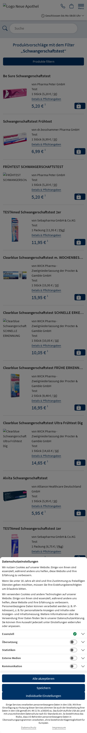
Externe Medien (11, 658)
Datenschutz (28, 727)
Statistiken (8, 650)
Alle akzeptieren (43, 678)
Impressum (59, 727)
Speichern (44, 688)
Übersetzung (9, 642)
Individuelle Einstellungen (43, 696)
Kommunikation (12, 666)
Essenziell (8, 634)
